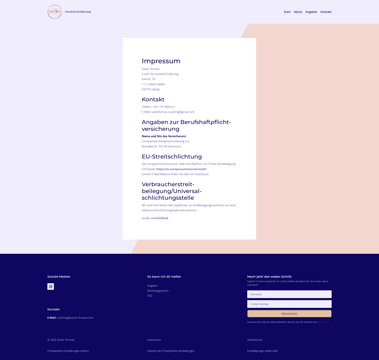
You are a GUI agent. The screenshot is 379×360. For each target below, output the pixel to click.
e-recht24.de (159, 218)
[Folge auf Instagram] (50, 286)
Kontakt (326, 12)
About (298, 12)
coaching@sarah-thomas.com (75, 317)
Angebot (311, 12)
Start (287, 12)
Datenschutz (323, 322)
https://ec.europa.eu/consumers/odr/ (181, 169)
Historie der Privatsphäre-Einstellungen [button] (171, 351)
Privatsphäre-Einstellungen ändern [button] (68, 351)
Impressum (154, 339)
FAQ (149, 295)
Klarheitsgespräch (158, 290)
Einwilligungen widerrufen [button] (262, 351)
